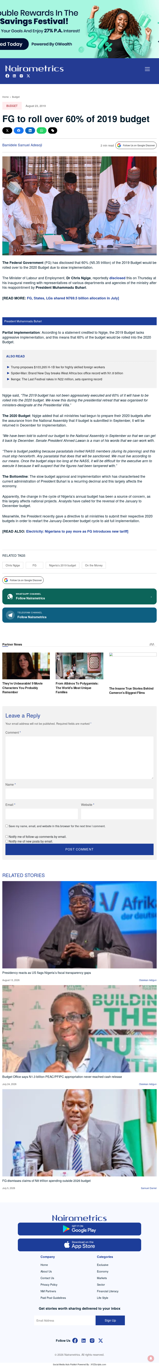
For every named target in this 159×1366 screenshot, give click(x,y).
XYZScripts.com (98, 1364)
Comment (13, 732)
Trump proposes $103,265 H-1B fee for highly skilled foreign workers (58, 367)
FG (34, 565)
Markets (102, 1278)
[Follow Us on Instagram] (92, 1340)
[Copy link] (52, 130)
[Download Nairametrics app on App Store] (79, 1245)
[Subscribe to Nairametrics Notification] (151, 1358)
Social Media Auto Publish (65, 1364)
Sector (101, 1284)
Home (5, 96)
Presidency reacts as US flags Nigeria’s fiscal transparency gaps (46, 972)
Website (87, 804)
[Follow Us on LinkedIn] (83, 1340)
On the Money (94, 565)
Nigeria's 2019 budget (62, 565)
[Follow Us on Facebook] (75, 1340)
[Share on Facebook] (19, 130)
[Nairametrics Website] (34, 68)
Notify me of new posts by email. (31, 841)
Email (10, 804)
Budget (16, 96)
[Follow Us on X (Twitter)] (100, 1340)
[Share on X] (7, 130)
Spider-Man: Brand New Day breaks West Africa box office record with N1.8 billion (67, 373)
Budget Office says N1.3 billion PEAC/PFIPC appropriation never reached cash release (62, 1076)
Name (10, 784)
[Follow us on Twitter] (28, 75)
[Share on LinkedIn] (30, 130)
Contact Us (47, 1278)
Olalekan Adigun (148, 980)
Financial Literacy (107, 1291)
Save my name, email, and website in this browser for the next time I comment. (57, 826)
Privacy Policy (49, 1284)
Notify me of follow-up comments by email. (38, 836)
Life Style (102, 1298)
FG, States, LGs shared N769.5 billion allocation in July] (73, 298)
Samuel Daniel (149, 1188)
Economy (102, 1271)
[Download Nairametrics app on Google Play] (79, 1229)
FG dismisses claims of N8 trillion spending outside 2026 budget (46, 1180)
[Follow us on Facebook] (7, 75)
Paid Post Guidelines (53, 1298)
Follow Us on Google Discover (139, 145)
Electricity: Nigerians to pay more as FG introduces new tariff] (77, 531)
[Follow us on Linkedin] (14, 75)
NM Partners (48, 1291)
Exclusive (102, 1265)
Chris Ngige (13, 565)
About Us (46, 1271)
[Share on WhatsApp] (42, 130)
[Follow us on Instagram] (21, 75)
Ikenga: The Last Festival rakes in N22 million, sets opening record (56, 379)
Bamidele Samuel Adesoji (22, 144)
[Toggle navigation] (147, 69)
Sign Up (110, 1320)
